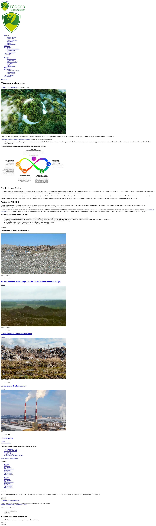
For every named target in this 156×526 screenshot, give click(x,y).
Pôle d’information (8, 53)
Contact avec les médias (13, 49)
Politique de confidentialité (7, 504)
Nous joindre (7, 54)
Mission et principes (12, 40)
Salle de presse (7, 47)
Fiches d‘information (11, 87)
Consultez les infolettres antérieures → (10, 500)
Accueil (3, 87)
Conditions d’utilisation (21, 504)
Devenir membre (11, 37)
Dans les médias (11, 51)
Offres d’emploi (8, 473)
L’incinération (7, 438)
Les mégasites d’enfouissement (13, 386)
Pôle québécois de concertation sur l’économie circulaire (16, 139)
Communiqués (11, 50)
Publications (7, 46)
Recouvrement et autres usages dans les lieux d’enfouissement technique (31, 281)
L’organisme (10, 38)
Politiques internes (8, 474)
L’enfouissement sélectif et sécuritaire (16, 334)
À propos (6, 35)
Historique (10, 41)
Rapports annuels (11, 44)
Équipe (9, 43)
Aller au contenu (5, 1)
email (2, 497)
